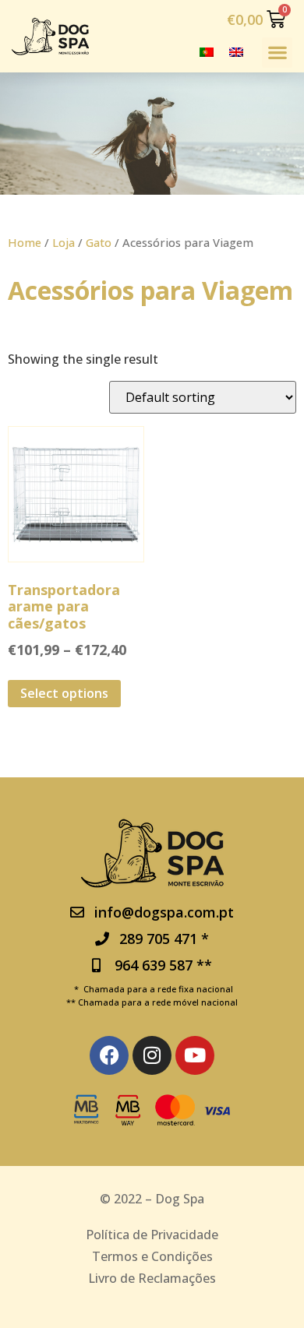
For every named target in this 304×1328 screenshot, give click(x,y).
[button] (277, 52)
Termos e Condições (152, 1256)
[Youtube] (194, 1055)
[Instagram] (152, 1055)
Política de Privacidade (152, 1234)
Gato (98, 242)
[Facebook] (109, 1055)
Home (24, 242)
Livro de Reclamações (152, 1278)
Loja (63, 242)
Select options (64, 693)
